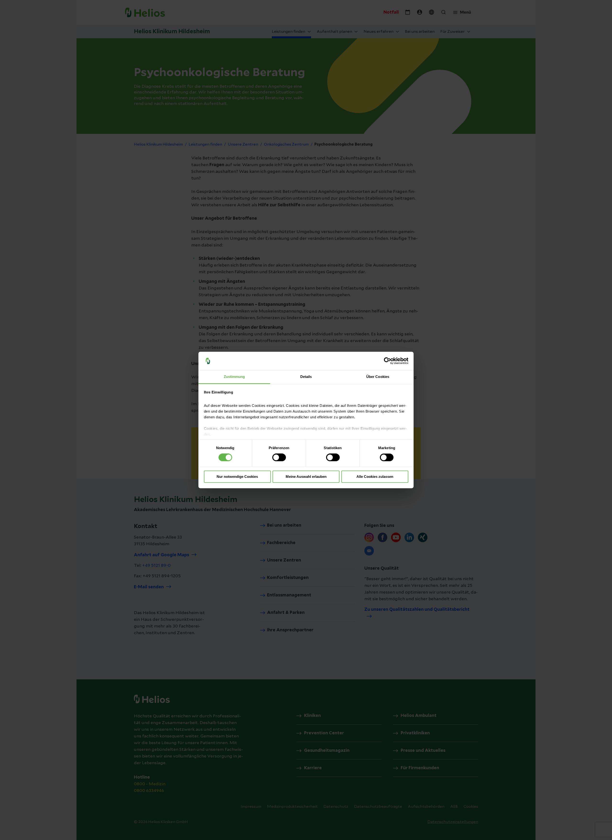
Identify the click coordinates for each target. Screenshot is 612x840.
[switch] (279, 457)
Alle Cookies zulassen (374, 477)
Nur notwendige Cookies (237, 477)
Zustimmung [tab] (234, 377)
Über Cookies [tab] (377, 377)
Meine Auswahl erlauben (306, 477)
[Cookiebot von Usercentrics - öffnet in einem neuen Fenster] (387, 361)
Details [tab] (306, 377)
